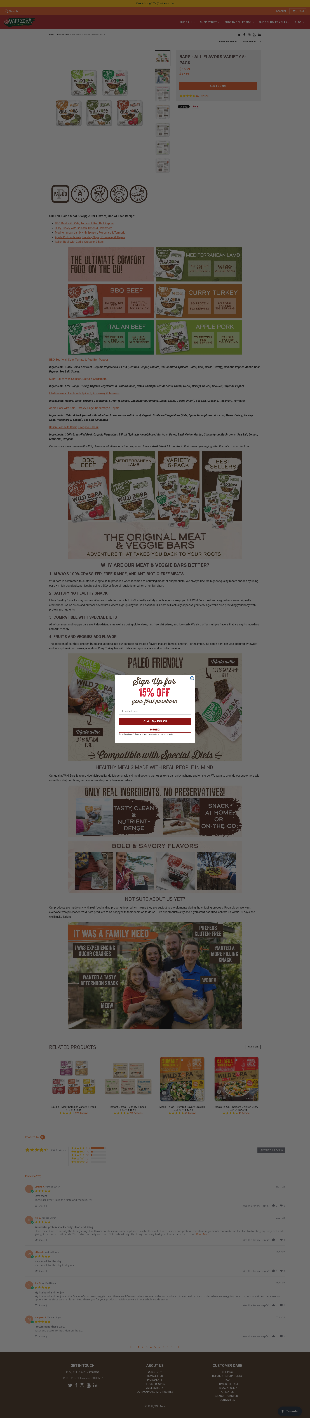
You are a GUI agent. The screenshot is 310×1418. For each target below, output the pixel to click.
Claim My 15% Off (155, 721)
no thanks (155, 729)
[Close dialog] (192, 678)
